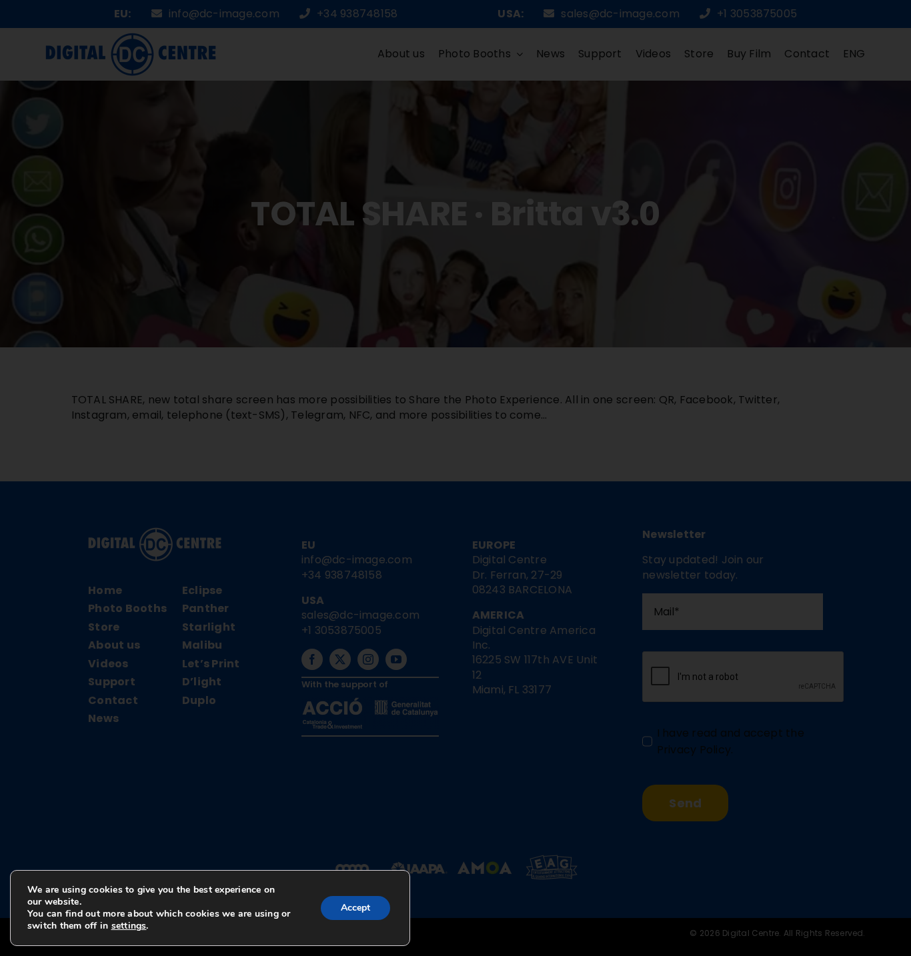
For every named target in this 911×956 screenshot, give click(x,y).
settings (129, 926)
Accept (355, 907)
